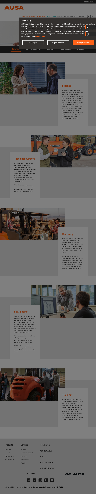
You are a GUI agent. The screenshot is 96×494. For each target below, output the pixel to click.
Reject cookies (58, 42)
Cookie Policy (40, 36)
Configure (33, 42)
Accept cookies (83, 42)
